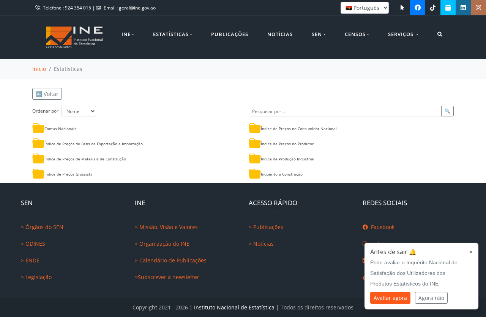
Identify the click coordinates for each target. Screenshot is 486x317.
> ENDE (30, 260)
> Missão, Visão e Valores (166, 227)
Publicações (229, 34)
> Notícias (261, 243)
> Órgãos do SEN (42, 227)
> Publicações (266, 227)
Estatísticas (171, 34)
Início (39, 68)
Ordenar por (45, 111)
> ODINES (33, 243)
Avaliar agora (390, 297)
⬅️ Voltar (47, 93)
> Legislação (36, 277)
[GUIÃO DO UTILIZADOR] (402, 7)
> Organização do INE (162, 243)
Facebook (381, 227)
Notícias (280, 34)
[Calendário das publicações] (448, 7)
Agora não (431, 297)
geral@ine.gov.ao (137, 8)
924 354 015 (78, 8)
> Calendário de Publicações (171, 260)
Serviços (401, 34)
